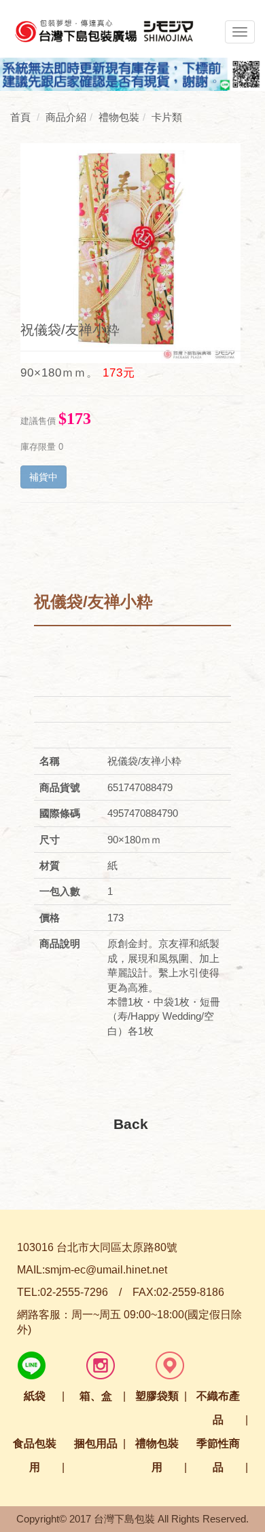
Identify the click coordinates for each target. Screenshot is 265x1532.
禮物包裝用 (157, 1455)
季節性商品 (218, 1455)
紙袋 (35, 1396)
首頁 (20, 117)
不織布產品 (218, 1407)
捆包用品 (96, 1443)
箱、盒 (96, 1396)
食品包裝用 (34, 1455)
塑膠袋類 (157, 1396)
